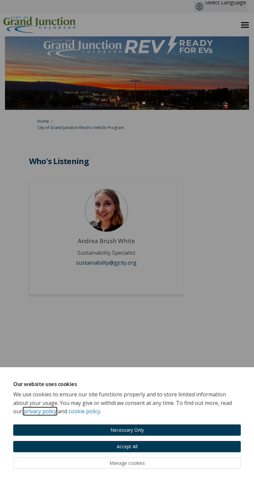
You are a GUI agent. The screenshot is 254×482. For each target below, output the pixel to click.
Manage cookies (127, 463)
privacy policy (40, 411)
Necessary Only (127, 430)
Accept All (127, 446)
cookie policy (84, 411)
